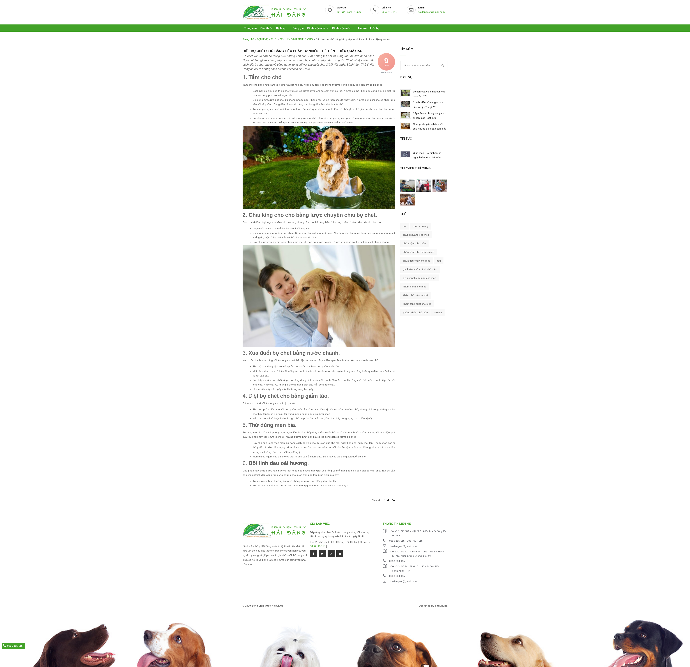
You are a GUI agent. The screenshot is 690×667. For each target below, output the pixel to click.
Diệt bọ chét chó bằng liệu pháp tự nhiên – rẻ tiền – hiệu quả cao (302, 51)
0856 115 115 (389, 11)
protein (438, 312)
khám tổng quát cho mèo (417, 303)
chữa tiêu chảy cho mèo (416, 260)
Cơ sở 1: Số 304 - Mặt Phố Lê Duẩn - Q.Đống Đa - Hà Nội (418, 533)
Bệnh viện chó (316, 28)
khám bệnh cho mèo (414, 286)
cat (404, 226)
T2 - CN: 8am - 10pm (349, 11)
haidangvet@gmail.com (431, 11)
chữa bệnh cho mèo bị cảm (418, 252)
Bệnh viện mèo (341, 28)
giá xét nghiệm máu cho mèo (419, 277)
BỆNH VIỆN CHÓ (267, 39)
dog (438, 260)
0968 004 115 (397, 561)
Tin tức (362, 28)
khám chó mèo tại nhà (415, 295)
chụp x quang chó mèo (416, 234)
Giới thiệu (266, 28)
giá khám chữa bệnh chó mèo (420, 269)
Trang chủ (250, 28)
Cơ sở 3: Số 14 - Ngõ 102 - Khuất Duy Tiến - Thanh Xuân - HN (415, 568)
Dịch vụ (281, 28)
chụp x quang (420, 226)
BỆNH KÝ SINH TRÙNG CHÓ (296, 39)
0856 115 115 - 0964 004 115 (406, 540)
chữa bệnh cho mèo (414, 243)
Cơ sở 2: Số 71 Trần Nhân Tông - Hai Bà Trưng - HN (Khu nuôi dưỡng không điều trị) (418, 553)
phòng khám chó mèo (415, 312)
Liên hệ (374, 28)
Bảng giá (298, 28)
